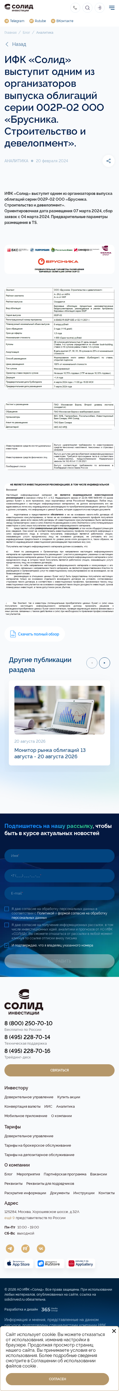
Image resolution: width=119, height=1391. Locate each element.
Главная (10, 33)
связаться (59, 1070)
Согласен (57, 1379)
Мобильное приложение (25, 1116)
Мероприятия (28, 1174)
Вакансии (98, 1174)
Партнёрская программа (65, 1174)
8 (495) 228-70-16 (27, 1051)
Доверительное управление (28, 1097)
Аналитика (44, 33)
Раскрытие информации (25, 1193)
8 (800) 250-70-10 (28, 1023)
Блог (26, 33)
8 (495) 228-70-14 (27, 1037)
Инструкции (84, 1193)
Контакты (107, 1193)
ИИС (48, 1106)
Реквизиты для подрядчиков (50, 1183)
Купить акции (68, 1097)
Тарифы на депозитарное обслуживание (39, 1155)
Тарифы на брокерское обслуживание (37, 1145)
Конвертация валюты (22, 1106)
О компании (61, 1116)
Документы (59, 1193)
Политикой (46, 913)
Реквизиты (13, 1183)
